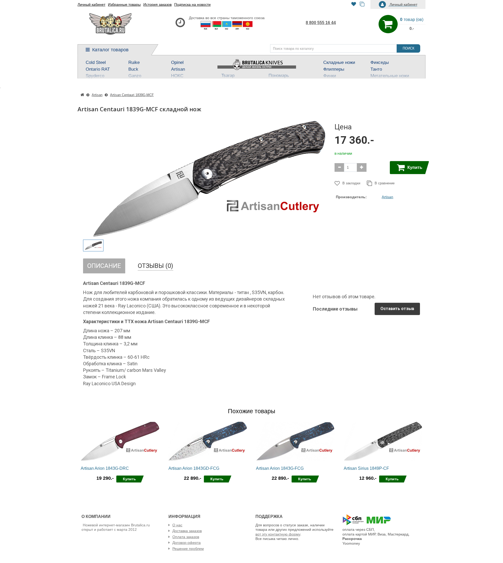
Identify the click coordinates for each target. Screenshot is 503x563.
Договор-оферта (186, 542)
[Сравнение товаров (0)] (362, 4)
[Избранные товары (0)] (353, 4)
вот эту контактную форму (277, 534)
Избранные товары (124, 4)
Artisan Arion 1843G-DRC (105, 468)
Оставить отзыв (397, 308)
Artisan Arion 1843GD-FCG (193, 468)
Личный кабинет (91, 4)
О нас (177, 525)
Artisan (387, 197)
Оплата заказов (185, 537)
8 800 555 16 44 (321, 22)
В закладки (351, 183)
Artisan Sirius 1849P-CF (366, 468)
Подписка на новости (192, 4)
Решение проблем (188, 549)
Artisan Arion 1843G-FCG (280, 468)
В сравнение (385, 183)
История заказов (157, 4)
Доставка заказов (187, 531)
